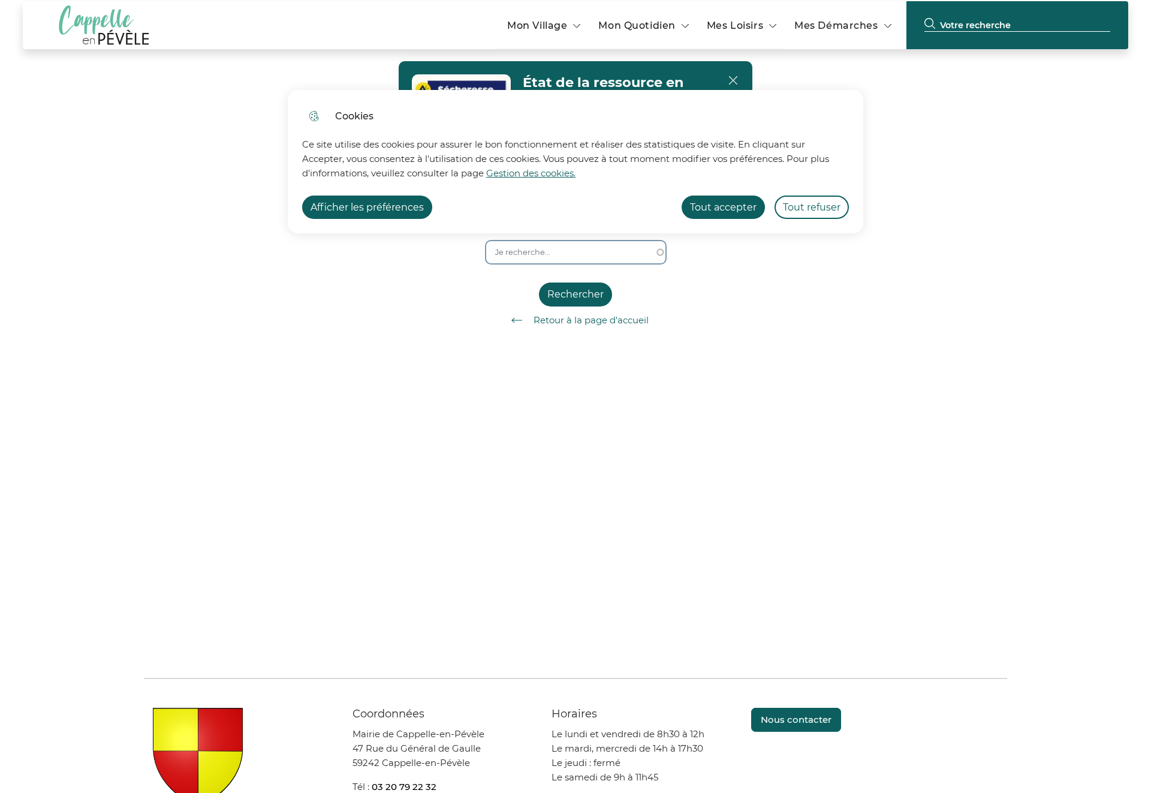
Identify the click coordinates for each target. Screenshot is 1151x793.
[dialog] (575, 161)
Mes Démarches (836, 25)
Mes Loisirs (735, 25)
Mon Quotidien (636, 25)
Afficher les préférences (367, 207)
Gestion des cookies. (531, 173)
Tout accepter (723, 207)
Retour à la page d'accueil (591, 320)
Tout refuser (811, 207)
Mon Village (537, 25)
